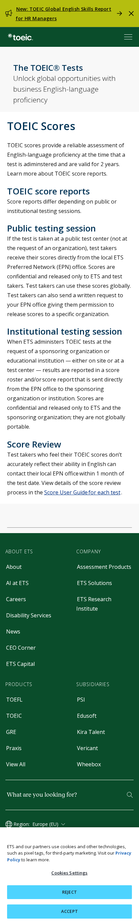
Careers (16, 599)
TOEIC (14, 715)
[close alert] (131, 13)
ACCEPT (69, 911)
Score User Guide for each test (82, 492)
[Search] (130, 795)
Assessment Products (104, 567)
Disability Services (28, 615)
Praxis (14, 748)
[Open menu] (129, 36)
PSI (81, 699)
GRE (11, 732)
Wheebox (89, 764)
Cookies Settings (69, 873)
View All (15, 764)
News (13, 631)
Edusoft (86, 715)
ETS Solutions (94, 583)
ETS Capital (20, 664)
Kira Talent (91, 732)
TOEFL (14, 699)
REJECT (69, 892)
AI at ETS (17, 583)
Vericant (87, 748)
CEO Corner (21, 647)
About (14, 567)
